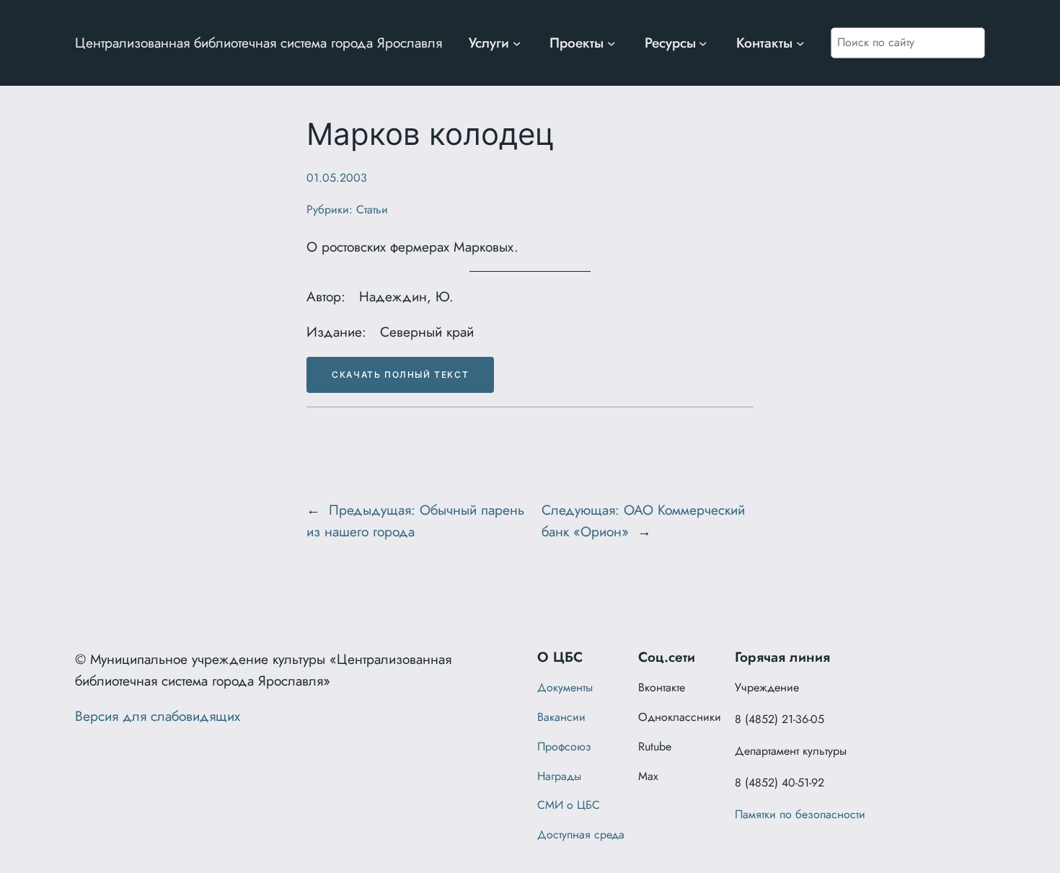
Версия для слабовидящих (157, 716)
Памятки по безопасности (800, 814)
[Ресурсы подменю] (703, 43)
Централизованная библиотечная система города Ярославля (258, 42)
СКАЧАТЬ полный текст (400, 374)
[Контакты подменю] (800, 43)
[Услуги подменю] (517, 43)
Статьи (372, 209)
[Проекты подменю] (611, 43)
